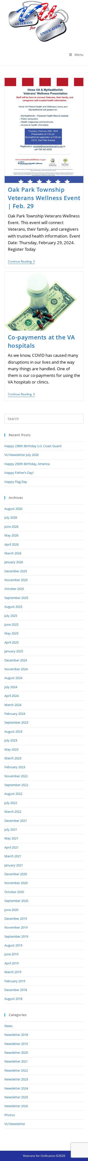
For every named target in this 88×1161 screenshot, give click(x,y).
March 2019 (12, 972)
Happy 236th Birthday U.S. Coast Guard (32, 446)
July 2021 (10, 829)
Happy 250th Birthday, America (27, 464)
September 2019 (16, 936)
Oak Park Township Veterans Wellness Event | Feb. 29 (44, 197)
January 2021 (13, 865)
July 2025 (10, 615)
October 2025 (14, 588)
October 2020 (14, 892)
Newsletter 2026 (16, 1106)
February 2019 (14, 981)
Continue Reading (21, 262)
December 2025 (15, 571)
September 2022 (16, 785)
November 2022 (16, 776)
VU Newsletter (14, 1124)
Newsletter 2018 (16, 1034)
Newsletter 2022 (16, 1070)
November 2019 (16, 927)
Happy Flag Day (15, 481)
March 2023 (12, 758)
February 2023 (14, 767)
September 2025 (16, 598)
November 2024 (16, 669)
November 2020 (16, 883)
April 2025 (11, 642)
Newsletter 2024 (16, 1088)
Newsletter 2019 (16, 1043)
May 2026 (11, 535)
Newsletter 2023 (16, 1079)
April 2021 (11, 847)
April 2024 (11, 696)
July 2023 (10, 740)
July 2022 (10, 803)
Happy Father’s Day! (18, 472)
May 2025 (11, 633)
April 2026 (11, 544)
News (8, 1026)
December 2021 (15, 820)
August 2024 (13, 678)
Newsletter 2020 (16, 1052)
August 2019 (13, 945)
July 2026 (10, 517)
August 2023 (13, 731)
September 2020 (16, 900)
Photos (9, 1115)
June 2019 (11, 954)
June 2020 (11, 910)
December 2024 (15, 660)
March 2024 (12, 705)
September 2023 (16, 722)
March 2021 (12, 856)
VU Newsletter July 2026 (21, 455)
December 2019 (15, 918)
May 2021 (11, 838)
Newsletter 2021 (16, 1061)
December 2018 (15, 990)
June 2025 (11, 624)
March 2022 (12, 811)
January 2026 (13, 562)
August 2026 (13, 508)
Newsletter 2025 (16, 1097)
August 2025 (13, 606)
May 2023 (11, 749)
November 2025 (16, 580)
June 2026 (11, 526)
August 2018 (13, 998)
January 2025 (13, 651)
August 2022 (13, 793)
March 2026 (12, 553)
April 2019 (11, 963)
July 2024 (10, 687)
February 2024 (14, 713)
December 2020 (15, 874)
